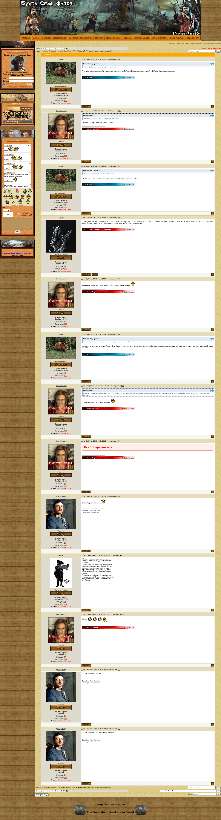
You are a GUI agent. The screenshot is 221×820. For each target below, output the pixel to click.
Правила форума (202, 43)
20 (64, 48)
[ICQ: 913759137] (95, 274)
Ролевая (45, 51)
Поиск (212, 43)
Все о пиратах (176, 38)
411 (122, 614)
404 (119, 217)
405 (119, 279)
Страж (61, 217)
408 (119, 441)
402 (119, 111)
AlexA (61, 555)
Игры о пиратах (159, 38)
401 (119, 59)
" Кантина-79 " (82, 51)
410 (122, 555)
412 (119, 670)
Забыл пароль (12, 86)
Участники (190, 43)
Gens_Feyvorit (61, 111)
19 (61, 48)
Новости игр (193, 38)
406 (119, 334)
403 (119, 166)
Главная (26, 38)
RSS (218, 43)
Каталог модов (142, 38)
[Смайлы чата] (17, 205)
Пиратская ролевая (56, 51)
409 (119, 496)
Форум (36, 38)
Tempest (99, 38)
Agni (61, 59)
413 (119, 729)
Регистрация (23, 86)
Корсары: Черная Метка (80, 38)
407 (122, 386)
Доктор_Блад (61, 496)
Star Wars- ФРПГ (69, 51)
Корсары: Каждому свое (54, 38)
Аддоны (128, 38)
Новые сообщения (177, 43)
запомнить (10, 84)
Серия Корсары (113, 38)
